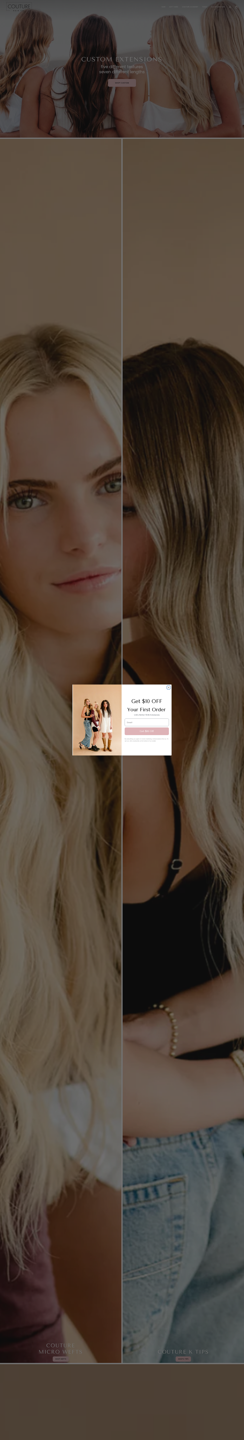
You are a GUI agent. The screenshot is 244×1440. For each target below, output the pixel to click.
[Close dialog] (169, 687)
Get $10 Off (147, 731)
